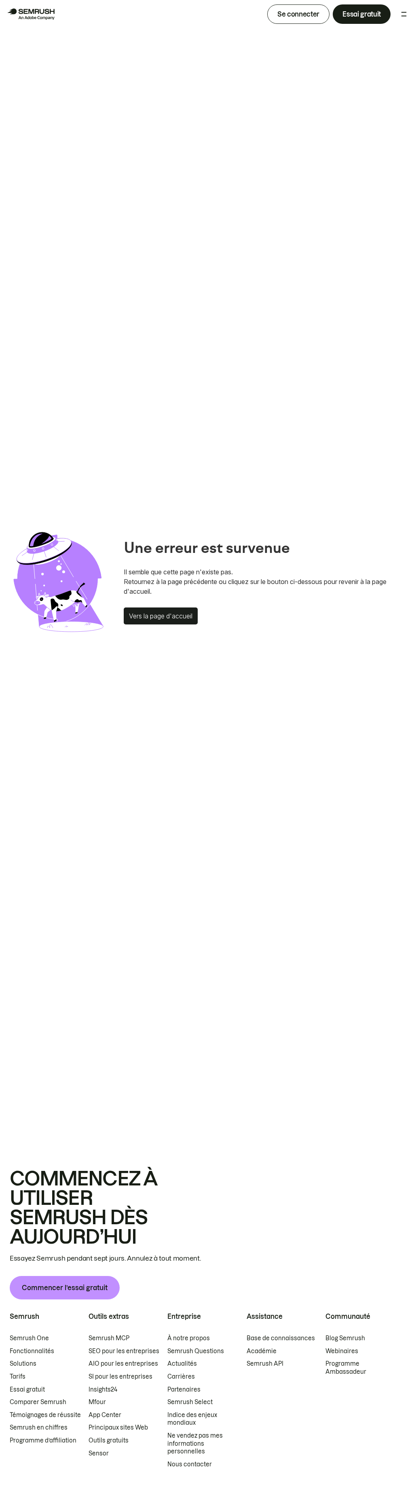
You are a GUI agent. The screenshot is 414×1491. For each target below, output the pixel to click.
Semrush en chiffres (39, 1427)
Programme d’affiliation (43, 1440)
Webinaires (341, 1351)
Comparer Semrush (38, 1402)
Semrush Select (190, 1402)
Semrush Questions (195, 1351)
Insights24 (103, 1389)
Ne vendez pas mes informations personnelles (195, 1443)
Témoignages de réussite (45, 1415)
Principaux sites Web (118, 1427)
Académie (262, 1351)
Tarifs (17, 1376)
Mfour (97, 1402)
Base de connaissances (281, 1338)
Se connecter (298, 14)
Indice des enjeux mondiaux (192, 1419)
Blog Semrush (345, 1338)
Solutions (23, 1363)
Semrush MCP (109, 1338)
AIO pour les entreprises (123, 1363)
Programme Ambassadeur (345, 1367)
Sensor (99, 1453)
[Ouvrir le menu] (404, 14)
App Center (105, 1415)
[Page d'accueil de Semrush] (30, 14)
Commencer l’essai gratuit (65, 1287)
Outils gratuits (109, 1440)
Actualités (182, 1363)
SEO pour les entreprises (124, 1351)
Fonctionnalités (32, 1351)
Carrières (181, 1376)
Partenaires (184, 1389)
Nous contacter (189, 1464)
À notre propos (188, 1338)
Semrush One (29, 1338)
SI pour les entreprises (120, 1376)
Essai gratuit (361, 14)
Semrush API (265, 1363)
